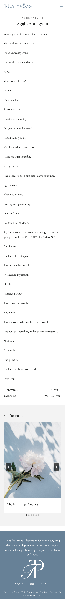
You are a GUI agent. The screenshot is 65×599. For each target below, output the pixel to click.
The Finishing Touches (22, 504)
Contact (43, 584)
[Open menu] (62, 5)
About (19, 584)
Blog (30, 584)
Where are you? (52, 393)
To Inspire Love (32, 18)
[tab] (26, 515)
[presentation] (32, 460)
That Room (11, 393)
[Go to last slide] (8, 467)
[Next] (56, 467)
